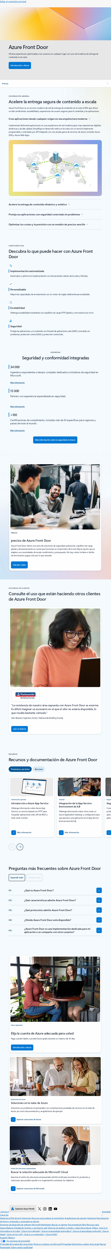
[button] (55, 83)
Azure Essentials (103, 1211)
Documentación (75, 1224)
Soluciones (26, 1218)
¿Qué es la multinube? (30, 1231)
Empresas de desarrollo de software (15, 1224)
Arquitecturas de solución (76, 1218)
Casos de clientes (7, 1214)
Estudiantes (19, 1227)
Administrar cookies (80, 1244)
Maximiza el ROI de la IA (10, 1218)
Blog (84, 1224)
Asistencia (91, 1218)
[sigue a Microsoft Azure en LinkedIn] (50, 1208)
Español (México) (7, 1237)
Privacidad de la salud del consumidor (16, 1244)
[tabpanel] (55, 813)
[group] (55, 671)
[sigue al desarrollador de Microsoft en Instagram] (44, 1208)
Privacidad (66, 1244)
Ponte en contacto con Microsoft (48, 1244)
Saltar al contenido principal (13, 1)
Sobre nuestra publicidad (21, 1247)
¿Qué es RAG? (51, 1234)
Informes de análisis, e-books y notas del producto (70, 1227)
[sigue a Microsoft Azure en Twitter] (39, 1208)
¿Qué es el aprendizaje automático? (56, 1231)
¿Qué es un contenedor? (33, 1234)
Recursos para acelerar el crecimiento (48, 1218)
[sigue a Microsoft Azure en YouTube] (55, 1208)
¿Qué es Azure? (6, 1211)
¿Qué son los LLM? (14, 1234)
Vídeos (95, 1227)
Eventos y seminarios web (36, 1227)
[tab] (20, 769)
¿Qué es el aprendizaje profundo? (86, 1231)
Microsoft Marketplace (41, 1224)
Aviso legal (94, 1244)
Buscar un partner (59, 1224)
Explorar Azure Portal (24, 1208)
